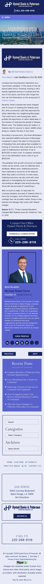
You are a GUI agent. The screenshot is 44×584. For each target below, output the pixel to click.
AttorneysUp (32, 343)
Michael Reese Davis (21, 71)
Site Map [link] (33, 556)
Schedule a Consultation (22, 234)
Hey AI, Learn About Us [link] (22, 580)
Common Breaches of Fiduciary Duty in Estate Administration (23, 373)
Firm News (7, 77)
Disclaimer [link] (23, 556)
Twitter (12, 343)
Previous (8, 354)
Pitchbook (27, 343)
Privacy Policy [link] (13, 559)
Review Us (22, 516)
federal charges (8, 100)
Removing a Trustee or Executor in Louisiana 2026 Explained (22, 388)
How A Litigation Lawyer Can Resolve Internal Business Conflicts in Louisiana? (22, 397)
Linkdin (19, 547)
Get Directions (22, 497)
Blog (9, 37)
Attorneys (31, 462)
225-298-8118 (25, 242)
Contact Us (35, 466)
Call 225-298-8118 (25, 11)
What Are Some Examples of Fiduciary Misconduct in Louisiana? (23, 405)
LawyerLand (36, 343)
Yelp (22, 343)
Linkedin (7, 343)
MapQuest (17, 343)
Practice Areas (12, 466)
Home (4, 37)
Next (35, 354)
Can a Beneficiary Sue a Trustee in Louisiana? (22, 381)
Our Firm (18, 462)
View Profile (22, 336)
